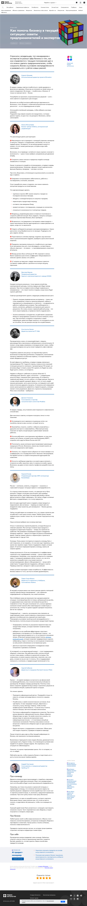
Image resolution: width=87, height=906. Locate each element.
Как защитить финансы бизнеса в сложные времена (71, 764)
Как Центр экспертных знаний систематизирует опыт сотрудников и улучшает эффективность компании (72, 784)
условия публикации (43, 866)
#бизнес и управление (25, 43)
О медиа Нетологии (35, 895)
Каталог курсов (34, 898)
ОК (63, 901)
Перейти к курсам (49, 2)
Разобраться (14, 43)
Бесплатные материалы (49, 895)
